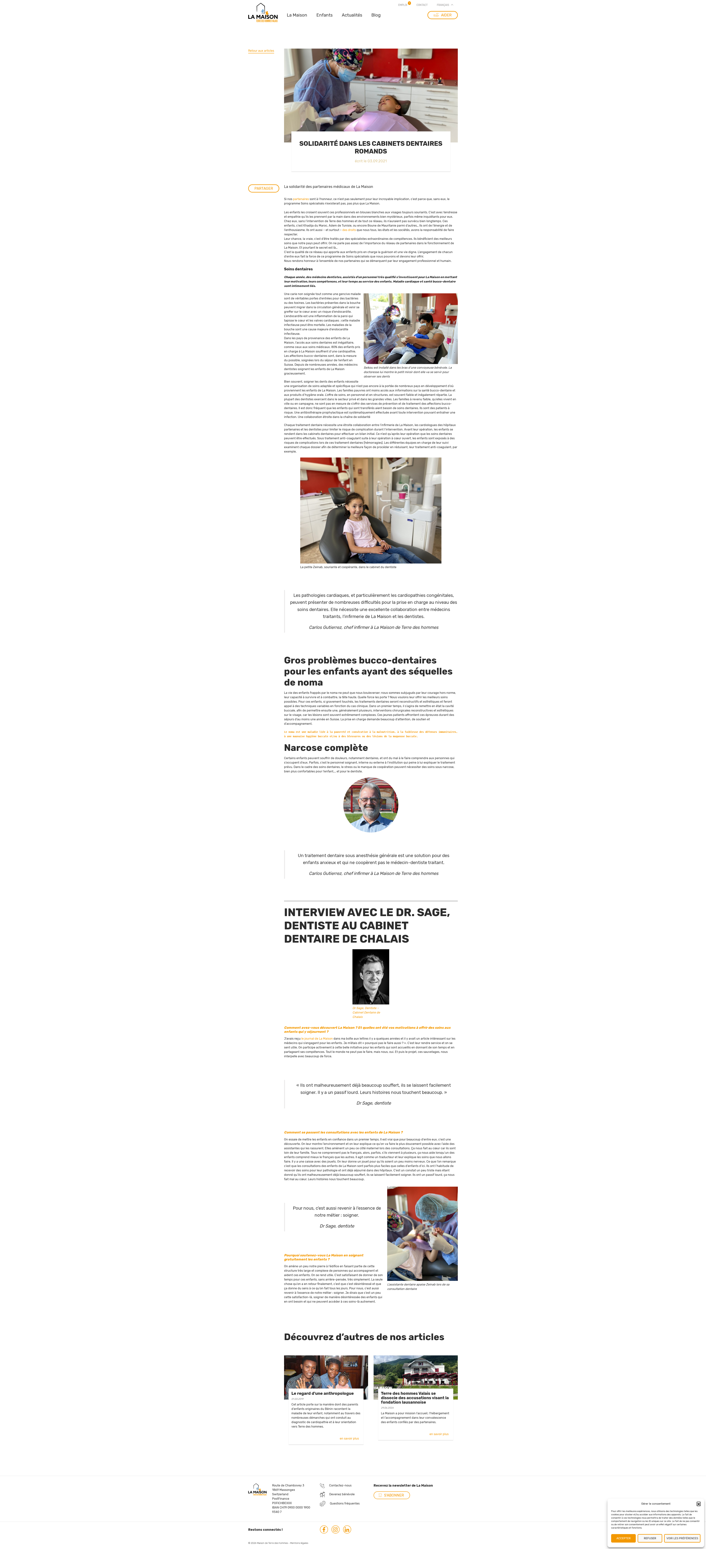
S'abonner (394, 1495)
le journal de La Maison (317, 1038)
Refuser (650, 1538)
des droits (349, 230)
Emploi (402, 5)
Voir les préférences (682, 1538)
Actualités (352, 15)
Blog (376, 15)
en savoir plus (349, 1438)
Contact (422, 5)
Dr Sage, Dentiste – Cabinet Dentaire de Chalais (366, 1012)
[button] (698, 1504)
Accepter (623, 1538)
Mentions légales (299, 1543)
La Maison (297, 15)
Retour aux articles (261, 50)
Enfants (324, 15)
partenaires (301, 199)
